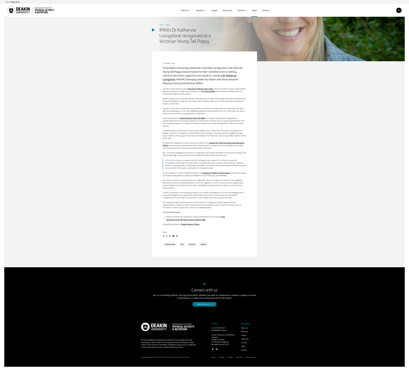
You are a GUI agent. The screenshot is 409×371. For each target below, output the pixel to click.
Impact (214, 10)
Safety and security (251, 357)
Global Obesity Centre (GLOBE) (192, 118)
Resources (227, 10)
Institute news (170, 244)
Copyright (221, 357)
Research (200, 10)
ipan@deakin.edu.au (219, 330)
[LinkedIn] (216, 349)
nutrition (192, 244)
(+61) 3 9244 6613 (218, 328)
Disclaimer (230, 357)
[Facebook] (213, 349)
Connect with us (203, 304)
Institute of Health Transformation (216, 173)
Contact (265, 10)
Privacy (213, 357)
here (223, 217)
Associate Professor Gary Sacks (200, 89)
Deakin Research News (190, 224)
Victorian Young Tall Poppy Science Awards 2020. (186, 220)
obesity (203, 244)
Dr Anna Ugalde (208, 91)
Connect (241, 10)
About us (185, 10)
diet (182, 244)
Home (161, 25)
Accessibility (239, 357)
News (254, 10)
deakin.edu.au (15, 2)
